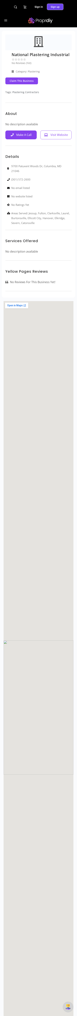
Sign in (39, 6)
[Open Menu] (6, 20)
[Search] (15, 7)
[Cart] (25, 7)
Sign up (55, 6)
